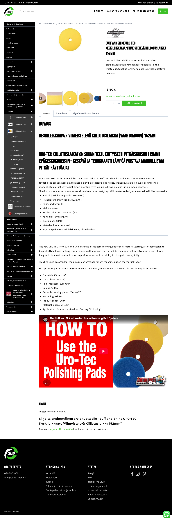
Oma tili (50, 473)
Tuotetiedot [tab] (61, 113)
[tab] (66, 87)
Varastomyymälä (118, 11)
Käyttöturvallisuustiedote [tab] (86, 113)
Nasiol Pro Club (96, 481)
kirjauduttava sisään (61, 429)
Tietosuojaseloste (56, 494)
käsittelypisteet (98, 486)
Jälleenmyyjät (95, 498)
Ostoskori (51, 477)
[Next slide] (99, 98)
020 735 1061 (11, 473)
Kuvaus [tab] (47, 113)
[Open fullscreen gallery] (99, 87)
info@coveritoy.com (15, 477)
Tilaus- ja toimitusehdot (59, 486)
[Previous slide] (40, 98)
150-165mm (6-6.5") (48, 23)
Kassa (49, 481)
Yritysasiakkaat (144, 11)
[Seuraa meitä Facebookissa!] (132, 474)
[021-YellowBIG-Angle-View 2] (70, 59)
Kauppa (98, 11)
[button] (46, 98)
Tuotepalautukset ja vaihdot (61, 490)
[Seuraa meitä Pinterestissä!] (144, 474)
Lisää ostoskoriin (134, 103)
